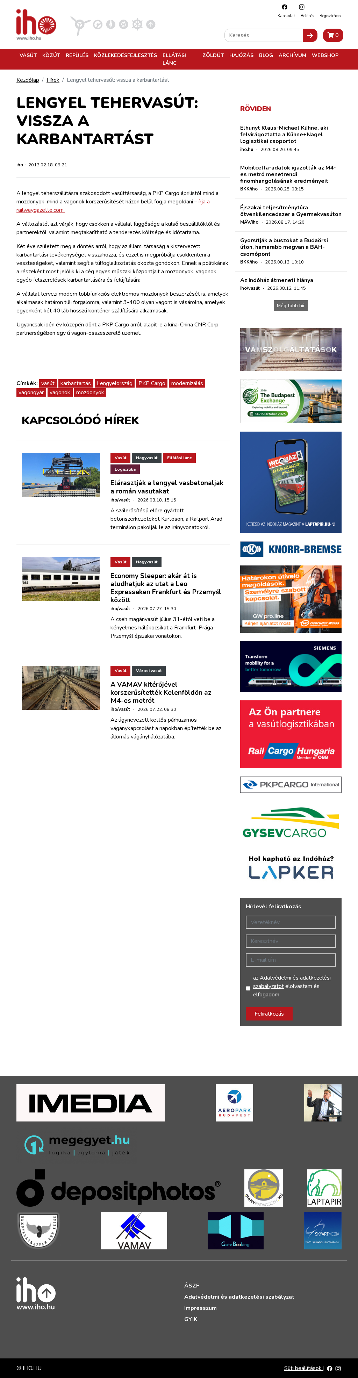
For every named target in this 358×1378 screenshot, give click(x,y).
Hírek (52, 80)
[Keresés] (310, 35)
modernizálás (187, 383)
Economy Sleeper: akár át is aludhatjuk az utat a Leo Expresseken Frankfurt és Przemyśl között (165, 588)
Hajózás (241, 55)
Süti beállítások (303, 1368)
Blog (266, 55)
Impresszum (200, 1308)
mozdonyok (90, 392)
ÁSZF (191, 1286)
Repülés (77, 55)
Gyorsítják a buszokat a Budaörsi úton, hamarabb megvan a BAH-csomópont (284, 247)
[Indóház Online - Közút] (97, 24)
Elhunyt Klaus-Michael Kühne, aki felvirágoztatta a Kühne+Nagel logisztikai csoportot (284, 134)
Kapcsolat (286, 16)
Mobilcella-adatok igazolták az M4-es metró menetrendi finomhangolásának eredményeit (288, 174)
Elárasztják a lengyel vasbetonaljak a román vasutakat (166, 487)
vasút (48, 383)
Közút (51, 55)
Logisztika (125, 469)
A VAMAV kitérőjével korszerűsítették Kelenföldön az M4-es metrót (161, 692)
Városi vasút (149, 670)
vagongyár (31, 392)
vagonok (60, 392)
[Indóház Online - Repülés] (80, 24)
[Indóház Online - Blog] (110, 24)
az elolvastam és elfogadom (292, 986)
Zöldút (213, 55)
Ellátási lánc (174, 59)
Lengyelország (115, 383)
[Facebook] (283, 6)
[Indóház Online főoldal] (151, 24)
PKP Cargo (151, 383)
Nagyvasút (146, 458)
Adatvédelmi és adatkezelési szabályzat (239, 1297)
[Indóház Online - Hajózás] (137, 24)
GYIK (190, 1319)
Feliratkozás (269, 1014)
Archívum (292, 55)
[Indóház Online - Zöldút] (123, 24)
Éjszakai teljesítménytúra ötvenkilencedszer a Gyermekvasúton (291, 211)
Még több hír (291, 305)
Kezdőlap (27, 80)
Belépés (307, 16)
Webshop (325, 55)
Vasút (28, 55)
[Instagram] (300, 6)
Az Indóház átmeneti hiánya (276, 280)
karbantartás (75, 383)
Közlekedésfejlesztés (125, 55)
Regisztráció (330, 16)
